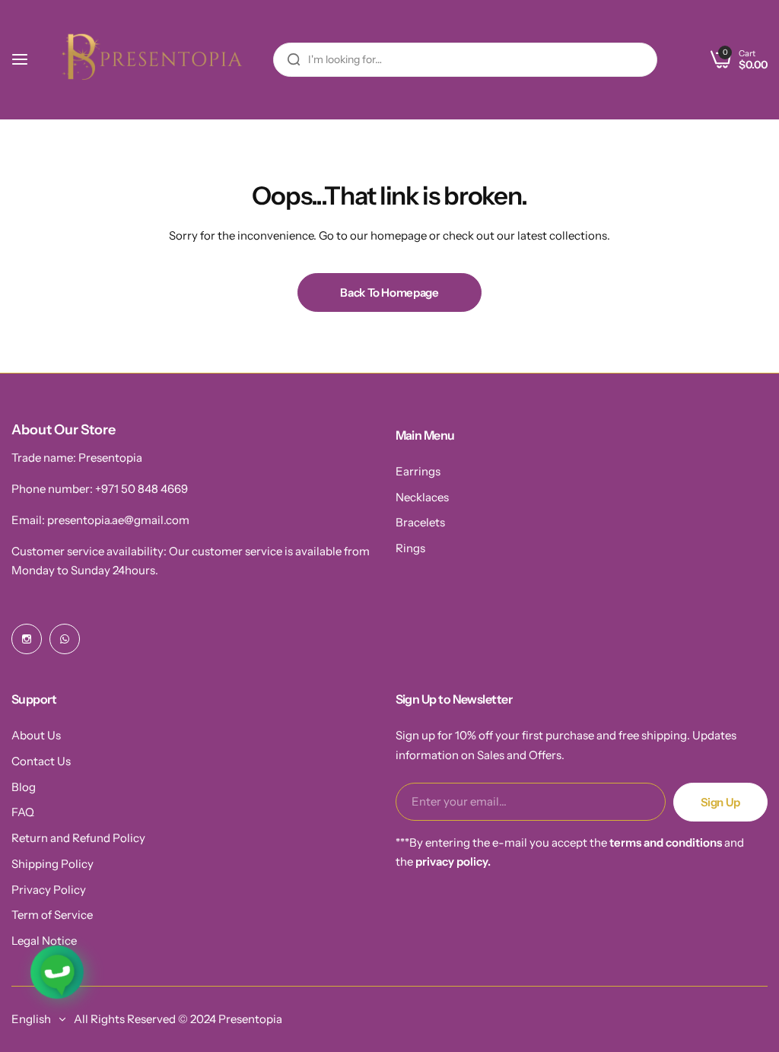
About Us (36, 735)
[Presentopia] (147, 59)
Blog (23, 787)
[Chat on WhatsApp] (57, 972)
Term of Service (52, 914)
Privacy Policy (48, 889)
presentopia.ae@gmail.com (118, 520)
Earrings (418, 471)
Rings (410, 548)
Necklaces (422, 497)
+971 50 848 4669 (141, 489)
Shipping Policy (52, 864)
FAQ (22, 812)
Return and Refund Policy (78, 838)
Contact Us (41, 761)
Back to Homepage (389, 292)
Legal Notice (44, 940)
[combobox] (465, 60)
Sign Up (720, 802)
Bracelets (420, 522)
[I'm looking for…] (293, 60)
